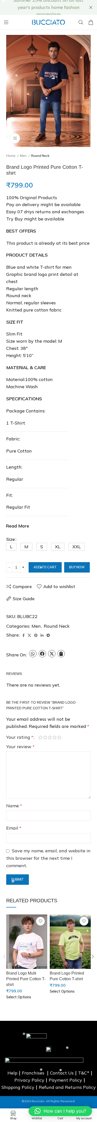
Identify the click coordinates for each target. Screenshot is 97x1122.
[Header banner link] (41, 7)
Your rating (19, 737)
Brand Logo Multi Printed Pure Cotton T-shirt (26, 978)
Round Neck (40, 156)
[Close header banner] (91, 7)
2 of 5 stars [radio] (45, 737)
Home (11, 156)
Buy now (77, 567)
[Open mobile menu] (6, 22)
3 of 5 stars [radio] (50, 737)
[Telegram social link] (48, 635)
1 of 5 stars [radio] (40, 737)
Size (10, 539)
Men (23, 156)
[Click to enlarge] (15, 138)
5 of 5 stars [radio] (59, 737)
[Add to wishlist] (40, 921)
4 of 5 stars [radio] (54, 737)
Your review (20, 746)
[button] (11, 546)
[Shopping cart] (91, 22)
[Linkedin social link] (42, 635)
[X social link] (29, 635)
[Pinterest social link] (36, 635)
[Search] (81, 22)
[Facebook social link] (23, 635)
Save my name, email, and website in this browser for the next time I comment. (48, 858)
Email (13, 828)
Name (14, 806)
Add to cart (45, 567)
